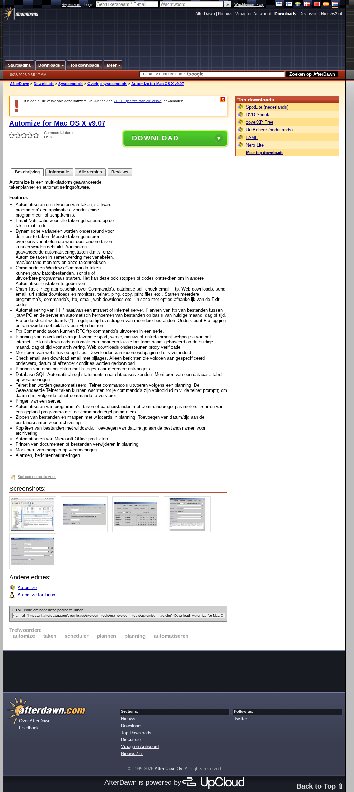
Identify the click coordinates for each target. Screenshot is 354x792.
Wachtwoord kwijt (249, 4)
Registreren (71, 4)
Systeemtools (70, 84)
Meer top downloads (264, 152)
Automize (27, 587)
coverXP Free (259, 122)
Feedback (29, 727)
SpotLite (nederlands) (267, 107)
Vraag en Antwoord (253, 13)
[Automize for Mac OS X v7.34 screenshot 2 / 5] (86, 530)
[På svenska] (298, 5)
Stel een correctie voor (37, 477)
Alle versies (90, 171)
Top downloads (255, 99)
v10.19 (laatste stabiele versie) (138, 101)
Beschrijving (27, 171)
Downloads (44, 84)
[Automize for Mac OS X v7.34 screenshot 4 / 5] (189, 530)
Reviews (119, 171)
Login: (89, 4)
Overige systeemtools (107, 84)
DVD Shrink (257, 114)
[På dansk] (317, 5)
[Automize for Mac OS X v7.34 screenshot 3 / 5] (137, 530)
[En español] (326, 5)
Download (155, 138)
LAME (252, 137)
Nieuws (225, 13)
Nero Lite (255, 145)
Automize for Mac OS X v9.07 (157, 84)
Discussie (308, 13)
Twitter (240, 718)
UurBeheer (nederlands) (269, 129)
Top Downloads (136, 732)
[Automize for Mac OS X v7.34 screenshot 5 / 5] (34, 567)
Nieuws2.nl (331, 13)
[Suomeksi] (289, 5)
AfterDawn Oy (168, 768)
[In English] (279, 5)
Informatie (59, 171)
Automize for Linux (36, 594)
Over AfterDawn (34, 721)
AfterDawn (205, 13)
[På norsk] (307, 5)
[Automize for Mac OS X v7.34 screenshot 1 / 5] (34, 530)
